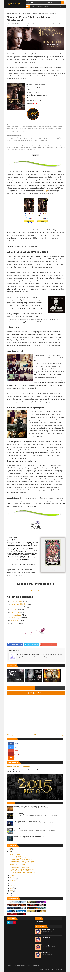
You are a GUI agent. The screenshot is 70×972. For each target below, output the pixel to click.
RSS (13, 757)
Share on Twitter (33, 644)
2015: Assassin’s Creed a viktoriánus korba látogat (22, 872)
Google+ (14, 750)
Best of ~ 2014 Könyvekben (16, 856)
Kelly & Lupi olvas (16, 615)
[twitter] (60, 6)
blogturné (37, 23)
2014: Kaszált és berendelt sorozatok (23, 829)
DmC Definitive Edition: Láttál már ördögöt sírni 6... (22, 861)
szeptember (13, 879)
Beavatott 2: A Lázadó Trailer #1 (17, 864)
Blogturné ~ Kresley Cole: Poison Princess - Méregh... (23, 869)
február (12, 890)
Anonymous (45, 937)
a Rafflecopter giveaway (36, 591)
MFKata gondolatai (16, 601)
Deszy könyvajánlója (17, 607)
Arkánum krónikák (30, 23)
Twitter (13, 747)
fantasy (41, 23)
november (12, 875)
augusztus (12, 880)
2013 (10, 893)
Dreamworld (14, 620)
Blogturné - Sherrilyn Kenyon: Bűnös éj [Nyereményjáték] (28, 836)
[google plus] (64, 6)
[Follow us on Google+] (14, 922)
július (11, 882)
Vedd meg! (35, 155)
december (12, 853)
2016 (10, 848)
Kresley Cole (50, 23)
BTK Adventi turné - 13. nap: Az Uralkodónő (20, 866)
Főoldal (35, 735)
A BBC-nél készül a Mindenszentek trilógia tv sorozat (27, 821)
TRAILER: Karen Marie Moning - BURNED (20, 870)
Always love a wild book (18, 604)
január (11, 891)
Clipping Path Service (48, 929)
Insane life (14, 609)
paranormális (17, 25)
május (11, 885)
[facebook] (57, 6)
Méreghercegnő (56, 23)
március (12, 888)
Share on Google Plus (50, 644)
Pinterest (15, 754)
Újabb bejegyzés (11, 735)
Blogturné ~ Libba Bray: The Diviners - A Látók (21, 858)
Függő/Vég (18, 965)
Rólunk (47, 969)
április (11, 887)
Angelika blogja (15, 612)
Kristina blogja (15, 618)
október (12, 877)
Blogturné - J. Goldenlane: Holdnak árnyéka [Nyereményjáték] (29, 806)
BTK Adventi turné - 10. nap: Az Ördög (19, 867)
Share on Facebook (16, 644)
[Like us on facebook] (11, 922)
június (11, 883)
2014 (10, 851)
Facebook (14, 743)
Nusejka (45, 191)
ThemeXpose (35, 965)
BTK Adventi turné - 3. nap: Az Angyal (19, 874)
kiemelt (45, 23)
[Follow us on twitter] (8, 922)
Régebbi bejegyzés (60, 735)
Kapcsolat (53, 969)
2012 (10, 895)
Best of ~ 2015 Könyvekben (18, 766)
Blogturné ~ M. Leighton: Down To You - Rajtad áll (22, 862)
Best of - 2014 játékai (15, 854)
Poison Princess (23, 25)
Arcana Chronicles (22, 23)
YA (28, 25)
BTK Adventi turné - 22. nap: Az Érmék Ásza (21, 859)
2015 (10, 849)
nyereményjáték (10, 25)
